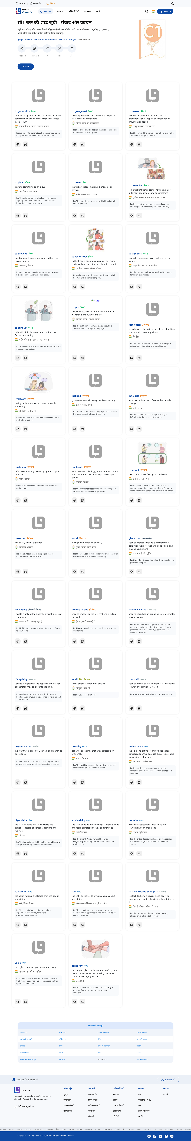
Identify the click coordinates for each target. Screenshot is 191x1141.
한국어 (131, 1129)
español (3, 1129)
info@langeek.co (26, 1106)
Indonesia (88, 1129)
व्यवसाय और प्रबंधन (103, 1032)
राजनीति (139, 1046)
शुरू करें (26, 66)
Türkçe (11, 1129)
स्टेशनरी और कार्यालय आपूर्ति (28, 1059)
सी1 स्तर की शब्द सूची (67, 39)
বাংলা (160, 1129)
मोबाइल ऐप (37, 3)
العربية (64, 1129)
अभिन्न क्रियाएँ (62, 1032)
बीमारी (60, 1046)
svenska (179, 1129)
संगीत (99, 1039)
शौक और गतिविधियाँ (142, 1059)
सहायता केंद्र (68, 1111)
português (108, 1129)
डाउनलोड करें (170, 1079)
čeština (188, 1129)
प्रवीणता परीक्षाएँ (94, 1105)
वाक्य (139, 1094)
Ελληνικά (147, 1129)
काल (139, 1105)
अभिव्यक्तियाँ (118, 1088)
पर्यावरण (22, 1046)
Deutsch (98, 1129)
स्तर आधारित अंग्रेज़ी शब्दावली (45, 39)
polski (139, 1129)
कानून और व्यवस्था (142, 1039)
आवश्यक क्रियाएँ (24, 1053)
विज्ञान (99, 1053)
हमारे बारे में (67, 1100)
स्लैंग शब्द (116, 1094)
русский (28, 1129)
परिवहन (139, 1053)
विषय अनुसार (92, 1100)
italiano (19, 1129)
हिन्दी (57, 1129)
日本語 (117, 1129)
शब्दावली (28, 39)
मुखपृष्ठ (20, 39)
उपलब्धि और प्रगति (142, 1032)
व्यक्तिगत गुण (63, 1039)
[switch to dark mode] (172, 3)
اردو (155, 1129)
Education (23, 1032)
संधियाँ (115, 1100)
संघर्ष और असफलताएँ (104, 1046)
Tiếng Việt (49, 1129)
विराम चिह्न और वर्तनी (145, 1100)
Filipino (71, 1129)
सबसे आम (91, 1111)
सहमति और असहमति (26, 1039)
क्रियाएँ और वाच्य (143, 1111)
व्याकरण (141, 1088)
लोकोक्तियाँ (117, 1111)
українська (38, 1129)
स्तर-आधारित (92, 1094)
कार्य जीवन (62, 1059)
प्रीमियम (52, 3)
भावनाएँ (61, 1053)
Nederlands (169, 1129)
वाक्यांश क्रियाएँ (118, 1105)
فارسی (79, 1129)
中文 (124, 1129)
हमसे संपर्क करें (69, 1105)
